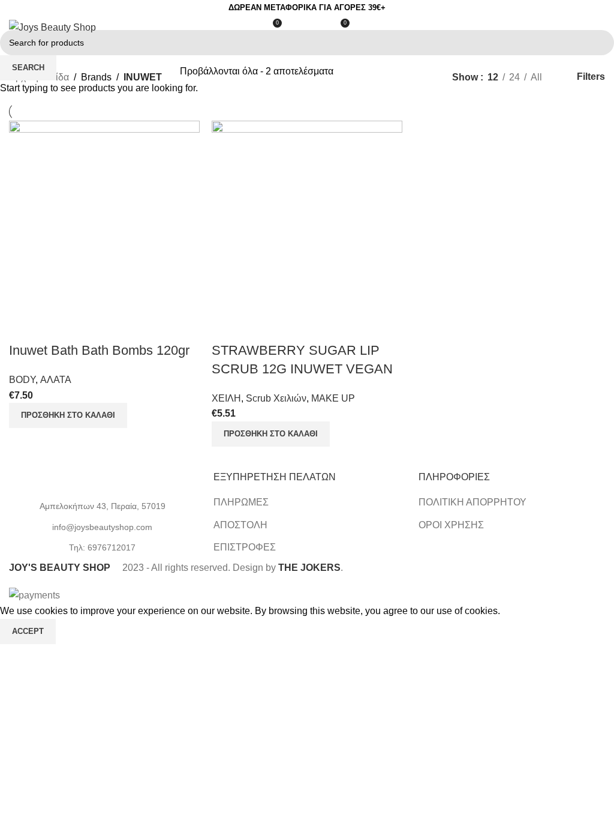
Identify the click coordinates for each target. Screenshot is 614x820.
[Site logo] (52, 27)
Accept (28, 631)
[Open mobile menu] (600, 28)
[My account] (318, 28)
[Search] (296, 28)
